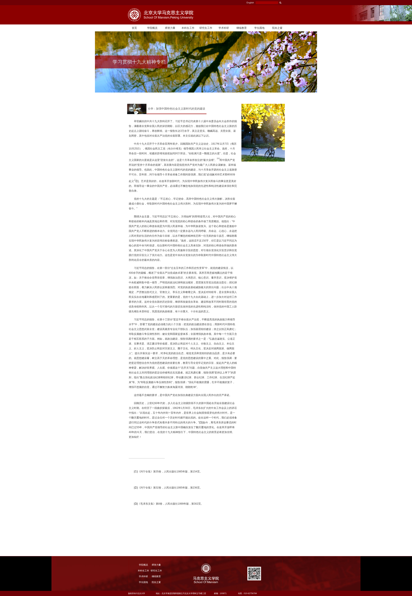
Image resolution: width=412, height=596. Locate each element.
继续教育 (241, 28)
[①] (136, 471)
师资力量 (170, 28)
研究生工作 (205, 28)
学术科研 (224, 28)
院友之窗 (277, 28)
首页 (134, 28)
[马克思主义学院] (172, 14)
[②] (136, 487)
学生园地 (259, 28)
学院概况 (152, 28)
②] (136, 181)
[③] (201, 422)
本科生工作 (188, 28)
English (250, 2)
